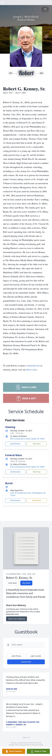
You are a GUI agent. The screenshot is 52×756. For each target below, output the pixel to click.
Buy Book (26, 583)
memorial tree (33, 365)
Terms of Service (33, 745)
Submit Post (26, 662)
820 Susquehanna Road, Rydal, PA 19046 (27, 438)
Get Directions (15, 444)
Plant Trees (37, 444)
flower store (31, 369)
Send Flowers (36, 500)
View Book (12, 583)
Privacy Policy (19, 745)
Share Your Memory (16, 619)
